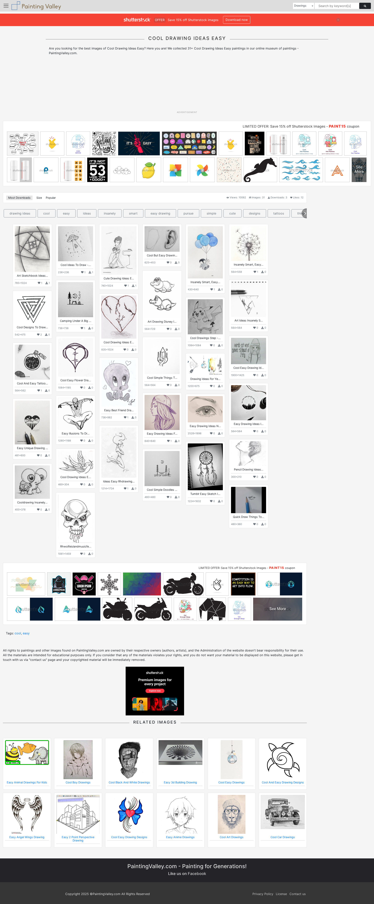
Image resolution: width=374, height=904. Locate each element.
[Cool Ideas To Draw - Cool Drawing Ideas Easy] (75, 243)
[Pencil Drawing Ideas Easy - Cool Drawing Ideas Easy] (248, 453)
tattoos (278, 213)
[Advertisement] (187, 84)
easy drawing (160, 213)
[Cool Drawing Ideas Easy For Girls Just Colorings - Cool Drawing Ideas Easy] (75, 462)
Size (39, 197)
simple (211, 213)
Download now (237, 20)
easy (66, 213)
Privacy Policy (262, 894)
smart (133, 213)
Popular (51, 197)
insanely (110, 213)
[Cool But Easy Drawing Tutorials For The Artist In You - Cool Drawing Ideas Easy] (162, 239)
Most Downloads (19, 197)
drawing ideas (20, 213)
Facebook (197, 873)
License (281, 894)
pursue (188, 213)
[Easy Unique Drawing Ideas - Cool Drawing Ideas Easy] (32, 422)
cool (46, 213)
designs (254, 213)
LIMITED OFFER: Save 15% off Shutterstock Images (284, 126)
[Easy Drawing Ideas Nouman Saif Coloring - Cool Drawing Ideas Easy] (205, 409)
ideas (87, 213)
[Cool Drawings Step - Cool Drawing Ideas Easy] (205, 316)
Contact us (297, 894)
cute (232, 213)
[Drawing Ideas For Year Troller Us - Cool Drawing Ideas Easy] (205, 365)
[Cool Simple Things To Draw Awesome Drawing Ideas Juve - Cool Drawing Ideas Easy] (162, 356)
